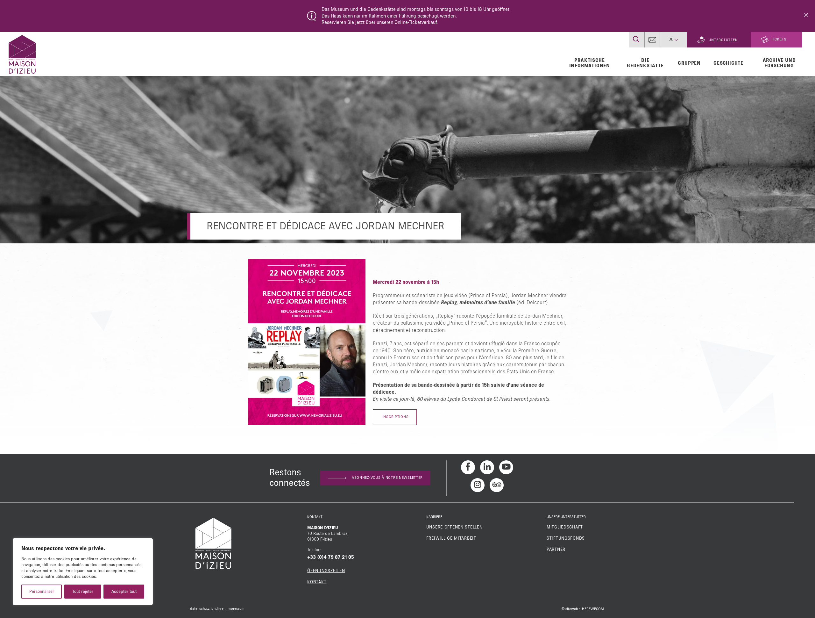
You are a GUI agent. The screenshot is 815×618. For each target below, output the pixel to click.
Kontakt (316, 582)
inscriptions (394, 417)
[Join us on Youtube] (506, 467)
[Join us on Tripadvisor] (497, 485)
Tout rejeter (82, 591)
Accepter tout (124, 591)
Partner (556, 549)
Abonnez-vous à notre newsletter (387, 478)
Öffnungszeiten (326, 571)
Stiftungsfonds (566, 538)
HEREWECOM (593, 609)
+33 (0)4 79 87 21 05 (330, 557)
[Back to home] (22, 53)
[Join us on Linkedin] (487, 467)
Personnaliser (41, 591)
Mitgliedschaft (565, 527)
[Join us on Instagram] (478, 485)
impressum (235, 609)
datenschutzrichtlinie (206, 609)
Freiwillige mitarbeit (451, 538)
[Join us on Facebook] (468, 467)
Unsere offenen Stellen (454, 527)
